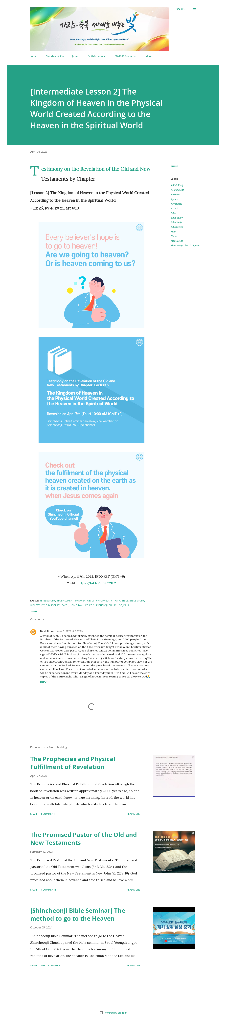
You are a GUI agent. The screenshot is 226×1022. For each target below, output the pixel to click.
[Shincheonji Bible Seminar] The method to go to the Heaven (77, 914)
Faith (173, 231)
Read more (133, 813)
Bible (173, 213)
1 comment (48, 813)
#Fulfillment (177, 189)
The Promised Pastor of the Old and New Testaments (83, 839)
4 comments (48, 889)
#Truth (174, 208)
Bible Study (177, 217)
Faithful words (96, 56)
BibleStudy (176, 222)
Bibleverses (177, 226)
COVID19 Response (125, 56)
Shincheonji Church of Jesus (62, 56)
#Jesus (174, 199)
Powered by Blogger (115, 1012)
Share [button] (174, 166)
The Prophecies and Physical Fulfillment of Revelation (72, 763)
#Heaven (175, 194)
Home (33, 56)
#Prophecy (176, 203)
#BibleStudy (177, 185)
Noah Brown (47, 631)
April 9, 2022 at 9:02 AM (70, 631)
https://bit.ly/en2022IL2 (97, 583)
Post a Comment (51, 965)
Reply (44, 681)
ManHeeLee (177, 240)
